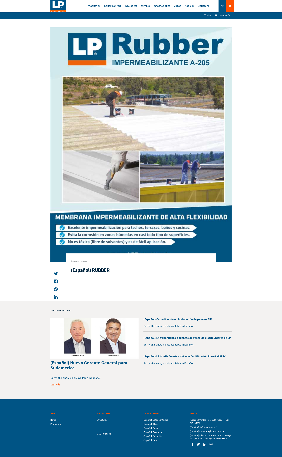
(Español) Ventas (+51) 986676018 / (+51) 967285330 (209, 421)
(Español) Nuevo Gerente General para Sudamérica (88, 365)
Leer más (55, 384)
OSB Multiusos (104, 433)
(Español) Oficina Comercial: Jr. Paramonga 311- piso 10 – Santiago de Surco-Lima (210, 437)
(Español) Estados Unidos (155, 419)
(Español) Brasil (150, 428)
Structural (102, 419)
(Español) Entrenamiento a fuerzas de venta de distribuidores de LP (187, 338)
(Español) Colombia (152, 436)
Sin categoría (222, 15)
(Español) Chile (150, 423)
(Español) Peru (150, 440)
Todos (207, 15)
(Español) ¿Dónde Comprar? (203, 427)
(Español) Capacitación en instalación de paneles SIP (177, 319)
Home (53, 419)
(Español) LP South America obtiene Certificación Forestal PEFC (184, 356)
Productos (55, 423)
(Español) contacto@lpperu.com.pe (207, 431)
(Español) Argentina (152, 432)
